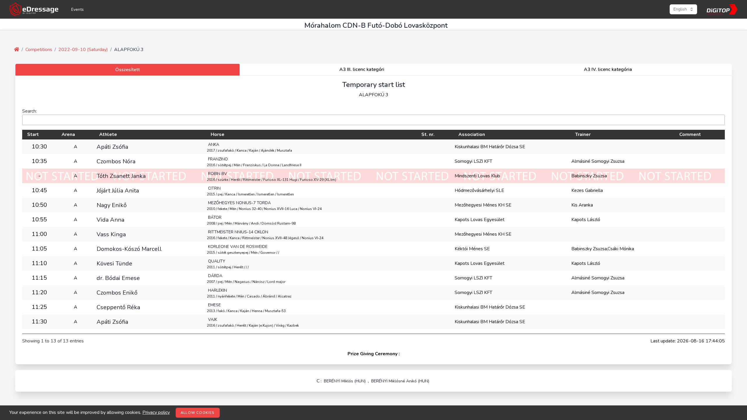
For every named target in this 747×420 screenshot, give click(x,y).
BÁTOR (214, 217)
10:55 (39, 219)
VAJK (212, 319)
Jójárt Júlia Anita (118, 190)
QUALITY (216, 261)
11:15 (39, 278)
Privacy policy (156, 412)
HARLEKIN (217, 290)
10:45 (39, 190)
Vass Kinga (111, 234)
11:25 (39, 307)
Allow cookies (198, 412)
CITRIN (214, 188)
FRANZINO (218, 159)
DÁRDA (215, 276)
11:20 (39, 292)
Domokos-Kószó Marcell (129, 249)
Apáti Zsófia (112, 146)
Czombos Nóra (116, 161)
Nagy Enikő (112, 205)
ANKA (213, 144)
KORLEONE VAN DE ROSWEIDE (238, 246)
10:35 (39, 161)
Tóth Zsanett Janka (121, 176)
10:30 (39, 146)
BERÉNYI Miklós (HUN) (345, 381)
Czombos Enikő (117, 292)
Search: (29, 111)
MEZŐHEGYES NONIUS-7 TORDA (239, 203)
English (680, 9)
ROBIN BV (217, 173)
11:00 (39, 234)
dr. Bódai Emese (118, 278)
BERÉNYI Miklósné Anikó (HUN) (400, 381)
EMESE (214, 305)
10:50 (39, 205)
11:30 (39, 322)
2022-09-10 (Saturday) (83, 49)
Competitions (38, 49)
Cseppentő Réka (118, 307)
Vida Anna (110, 219)
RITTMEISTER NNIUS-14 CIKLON (238, 232)
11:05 (39, 249)
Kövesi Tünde (114, 263)
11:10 (39, 263)
